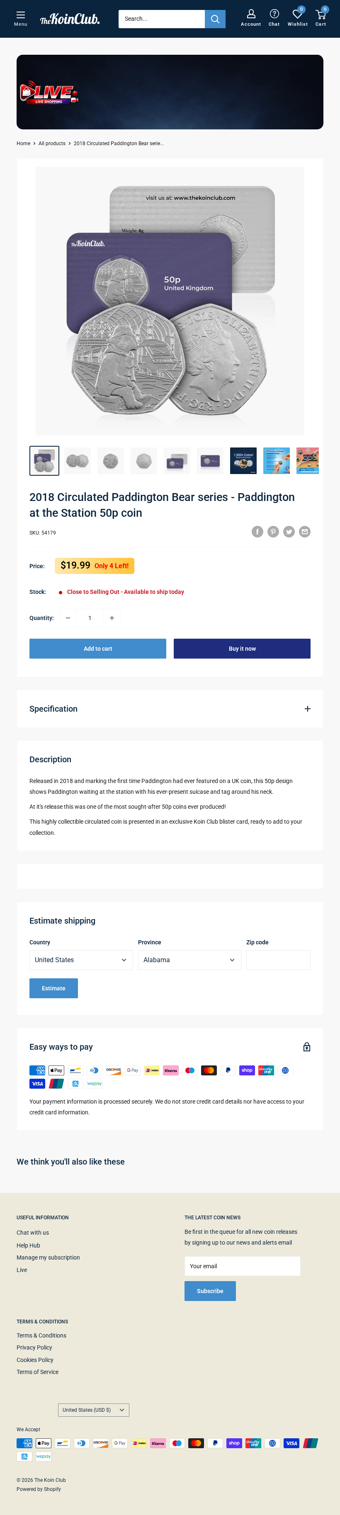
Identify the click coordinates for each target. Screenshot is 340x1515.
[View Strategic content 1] (243, 461)
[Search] (215, 19)
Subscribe (210, 1291)
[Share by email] (305, 531)
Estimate (54, 988)
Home (23, 143)
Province (149, 942)
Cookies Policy (35, 1360)
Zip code (257, 942)
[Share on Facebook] (257, 531)
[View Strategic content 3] (310, 461)
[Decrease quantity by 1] (68, 618)
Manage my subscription (48, 1257)
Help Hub (28, 1245)
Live (22, 1270)
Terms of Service (37, 1372)
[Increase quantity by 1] (112, 618)
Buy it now (242, 648)
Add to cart (98, 648)
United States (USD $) (87, 1410)
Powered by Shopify (39, 1489)
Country (39, 942)
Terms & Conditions (41, 1335)
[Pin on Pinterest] (273, 531)
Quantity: (41, 618)
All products (52, 143)
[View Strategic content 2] (276, 461)
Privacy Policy (34, 1347)
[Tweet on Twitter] (289, 531)
